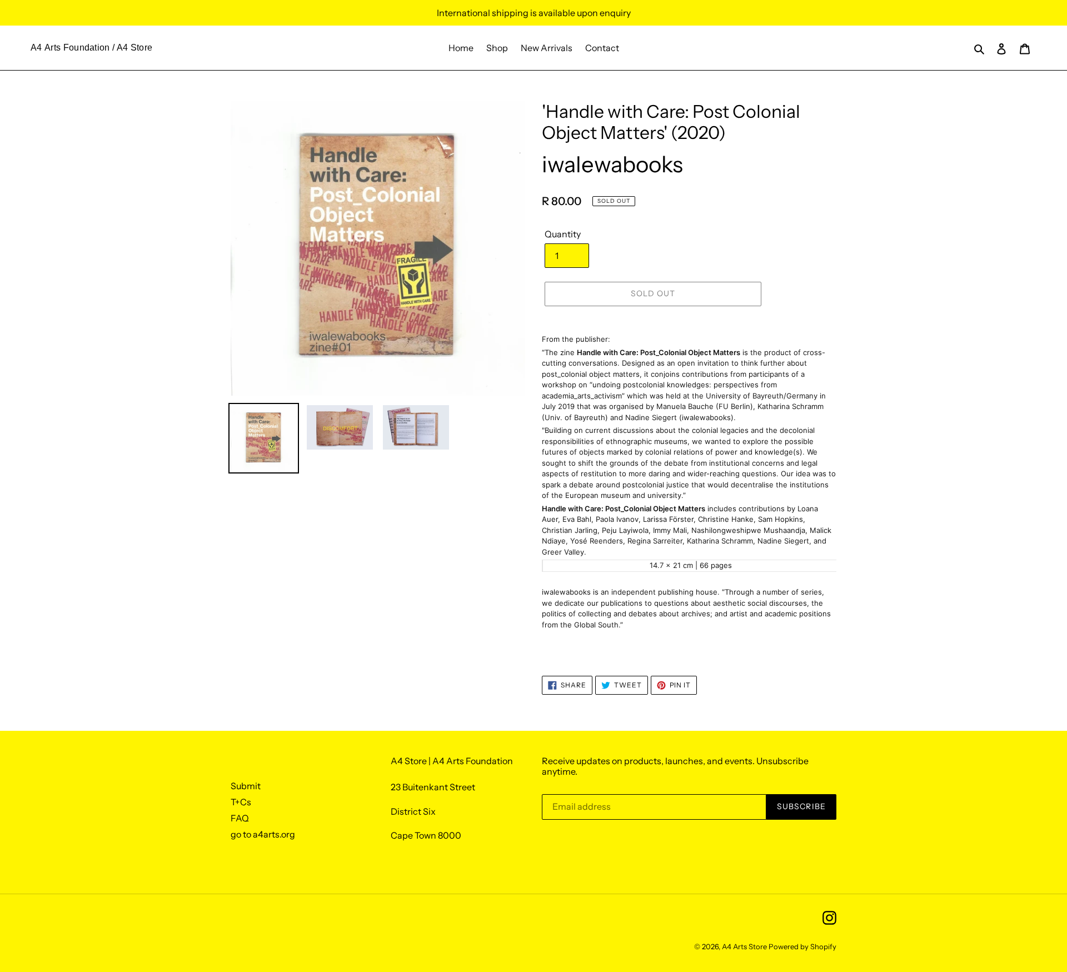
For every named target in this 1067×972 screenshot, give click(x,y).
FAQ (240, 818)
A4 (36, 47)
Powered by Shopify (802, 946)
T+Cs (241, 801)
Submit (246, 785)
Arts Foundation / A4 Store (98, 47)
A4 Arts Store (744, 946)
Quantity (563, 234)
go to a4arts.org (263, 834)
